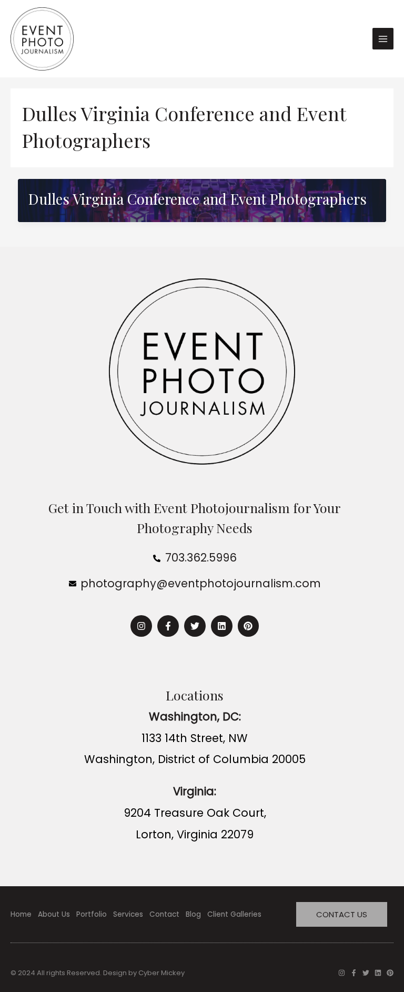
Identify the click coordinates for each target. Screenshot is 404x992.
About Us (54, 914)
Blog (193, 914)
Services (128, 914)
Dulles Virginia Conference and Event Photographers (197, 198)
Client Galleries (234, 914)
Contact (164, 914)
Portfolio (91, 914)
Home (21, 914)
